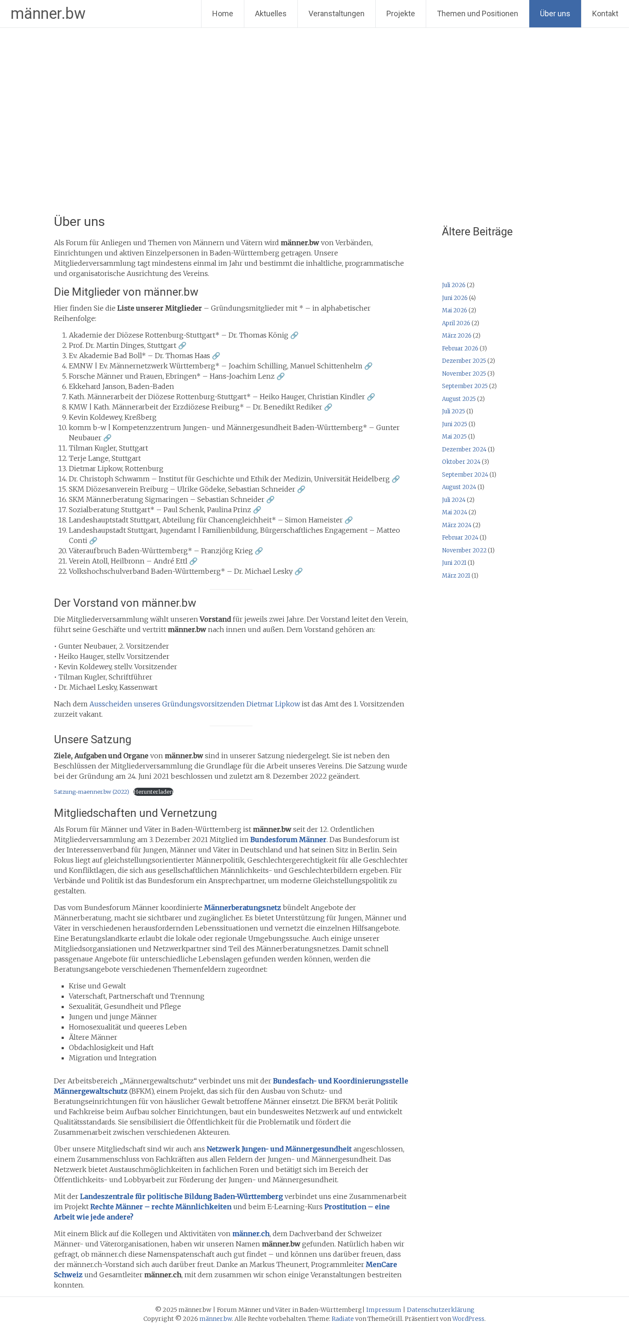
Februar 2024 (460, 537)
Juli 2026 (454, 285)
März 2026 (457, 335)
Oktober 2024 (461, 462)
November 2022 (464, 550)
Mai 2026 (454, 310)
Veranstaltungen (337, 13)
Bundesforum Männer (288, 839)
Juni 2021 (454, 563)
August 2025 (459, 399)
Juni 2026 (455, 298)
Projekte (400, 13)
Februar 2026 (460, 348)
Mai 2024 (454, 512)
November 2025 (464, 373)
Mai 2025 (454, 436)
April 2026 (456, 323)
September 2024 (465, 474)
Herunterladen (153, 791)
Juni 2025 (454, 424)
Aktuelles (271, 13)
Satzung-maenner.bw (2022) (91, 791)
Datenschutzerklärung (441, 1310)
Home (222, 13)
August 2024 (459, 487)
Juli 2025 (453, 411)
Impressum (383, 1310)
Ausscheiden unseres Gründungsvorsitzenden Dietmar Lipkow (195, 704)
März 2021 (456, 575)
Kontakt (605, 13)
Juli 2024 (454, 500)
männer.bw (48, 14)
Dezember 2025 (464, 361)
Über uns (555, 13)
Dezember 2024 (464, 449)
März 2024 (457, 525)
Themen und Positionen (477, 13)
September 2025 (465, 386)
